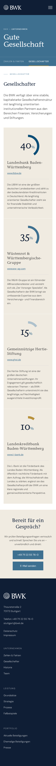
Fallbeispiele (10, 713)
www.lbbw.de (14, 173)
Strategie (9, 701)
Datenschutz (10, 631)
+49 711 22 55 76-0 (22, 619)
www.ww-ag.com (16, 268)
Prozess (8, 707)
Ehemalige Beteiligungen (17, 741)
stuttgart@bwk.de (13, 623)
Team (7, 673)
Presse (7, 747)
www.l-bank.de (15, 454)
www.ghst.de (14, 359)
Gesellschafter (39, 61)
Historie (8, 667)
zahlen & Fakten (14, 61)
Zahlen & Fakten (12, 655)
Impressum (10, 635)
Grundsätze (10, 695)
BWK (6, 29)
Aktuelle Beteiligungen (15, 735)
